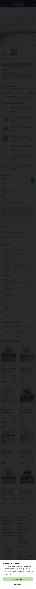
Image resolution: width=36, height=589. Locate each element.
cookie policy (8, 574)
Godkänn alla (18, 579)
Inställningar (18, 584)
